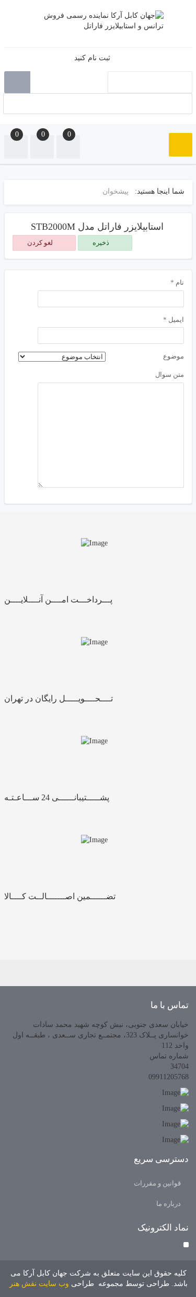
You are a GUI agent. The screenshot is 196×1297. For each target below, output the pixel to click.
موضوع (173, 356)
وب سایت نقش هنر (39, 1284)
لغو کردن (40, 243)
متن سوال (169, 374)
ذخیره (102, 243)
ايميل (173, 319)
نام (177, 282)
